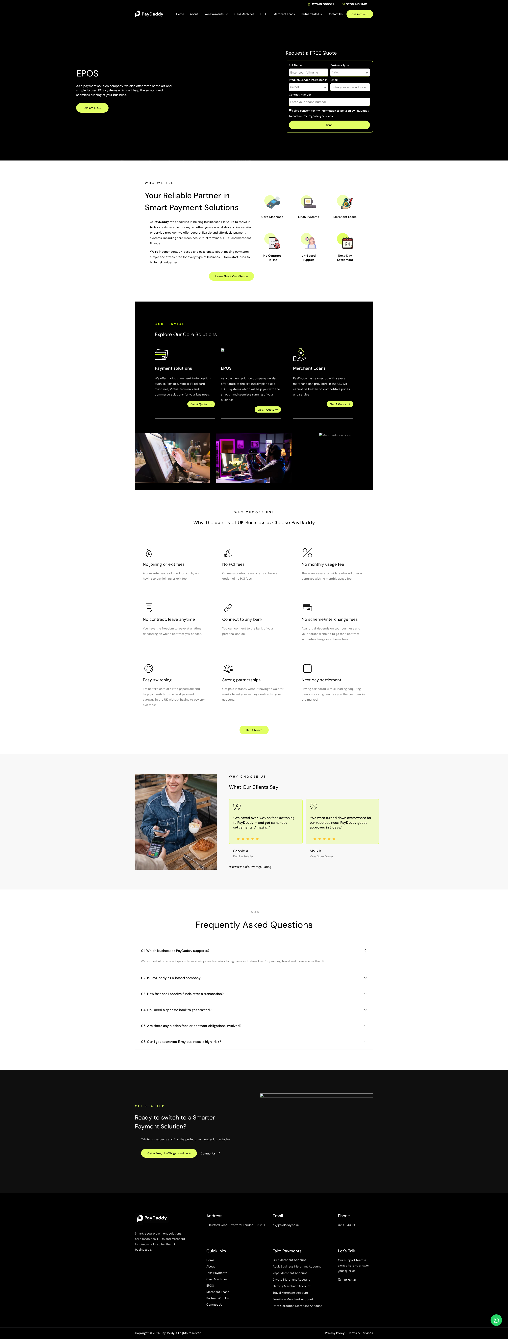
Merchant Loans (284, 14)
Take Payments (214, 14)
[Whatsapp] (496, 1320)
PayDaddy (152, 14)
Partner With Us (311, 14)
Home (180, 14)
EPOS (263, 14)
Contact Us (335, 14)
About (194, 14)
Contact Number (300, 94)
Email (334, 80)
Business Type (339, 65)
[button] (248, 157)
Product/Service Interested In (308, 80)
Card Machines (244, 14)
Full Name (295, 65)
